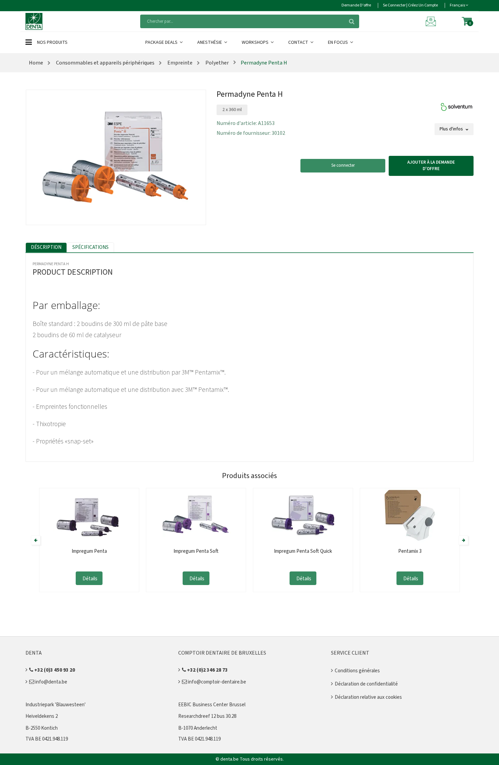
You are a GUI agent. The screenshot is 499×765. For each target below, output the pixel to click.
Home (36, 63)
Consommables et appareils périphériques (104, 63)
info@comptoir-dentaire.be (216, 682)
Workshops (256, 42)
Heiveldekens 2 (41, 716)
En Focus (338, 42)
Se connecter (343, 165)
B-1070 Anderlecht (197, 728)
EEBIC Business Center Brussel (211, 704)
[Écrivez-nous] (432, 21)
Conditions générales (357, 670)
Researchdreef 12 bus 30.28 (207, 716)
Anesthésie (210, 42)
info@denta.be (50, 682)
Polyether (216, 63)
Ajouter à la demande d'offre (431, 165)
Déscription (46, 247)
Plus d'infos (452, 129)
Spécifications (90, 247)
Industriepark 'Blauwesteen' (55, 704)
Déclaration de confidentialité (366, 684)
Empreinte (179, 63)
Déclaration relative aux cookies (368, 697)
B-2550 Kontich (41, 728)
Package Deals (162, 42)
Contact (298, 42)
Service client (350, 653)
